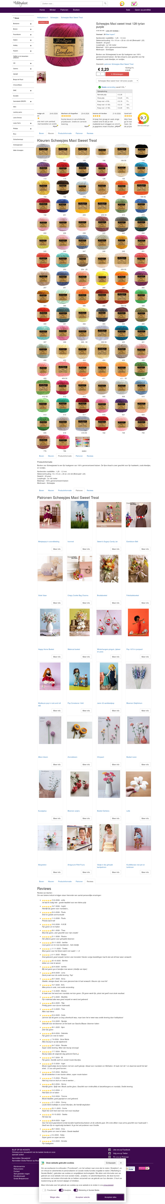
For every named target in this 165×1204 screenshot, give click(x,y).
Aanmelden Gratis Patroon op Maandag (27, 1160)
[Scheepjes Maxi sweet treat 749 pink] (122, 424)
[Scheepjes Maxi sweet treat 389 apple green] (141, 296)
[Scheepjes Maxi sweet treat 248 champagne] (102, 242)
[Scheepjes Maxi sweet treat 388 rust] (102, 296)
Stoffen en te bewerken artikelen (20, 57)
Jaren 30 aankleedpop (105, 703)
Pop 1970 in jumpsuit (134, 649)
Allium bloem (43, 757)
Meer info (57, 549)
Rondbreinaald (19, 1176)
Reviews (90, 133)
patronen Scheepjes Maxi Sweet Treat (118, 64)
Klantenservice (19, 1166)
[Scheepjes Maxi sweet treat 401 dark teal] (141, 333)
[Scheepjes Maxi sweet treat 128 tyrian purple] (102, 169)
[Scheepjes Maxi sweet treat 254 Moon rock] (82, 260)
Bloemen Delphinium (134, 703)
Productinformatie (65, 133)
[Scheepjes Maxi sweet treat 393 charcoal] (102, 315)
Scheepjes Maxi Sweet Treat (72, 17)
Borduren (16, 23)
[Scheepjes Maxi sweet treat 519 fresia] (102, 405)
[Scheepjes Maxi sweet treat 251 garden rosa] (141, 242)
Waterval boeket (74, 649)
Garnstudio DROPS (19, 101)
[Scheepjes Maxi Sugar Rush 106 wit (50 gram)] (122, 151)
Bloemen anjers (74, 811)
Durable (15, 96)
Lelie (128, 811)
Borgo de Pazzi (18, 79)
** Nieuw (16, 18)
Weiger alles (54, 1197)
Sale (128, 9)
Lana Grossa (17, 118)
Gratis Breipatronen (21, 1178)
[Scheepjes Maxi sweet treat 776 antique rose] (43, 442)
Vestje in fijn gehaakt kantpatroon (105, 865)
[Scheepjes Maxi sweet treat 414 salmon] (82, 387)
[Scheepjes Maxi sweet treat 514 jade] (63, 405)
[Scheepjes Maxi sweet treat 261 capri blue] (63, 278)
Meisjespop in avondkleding (48, 541)
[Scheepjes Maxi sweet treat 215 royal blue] (141, 206)
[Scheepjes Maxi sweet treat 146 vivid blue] (141, 169)
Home (42, 9)
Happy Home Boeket (46, 649)
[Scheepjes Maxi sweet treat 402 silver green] (43, 351)
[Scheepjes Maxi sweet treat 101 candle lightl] (63, 151)
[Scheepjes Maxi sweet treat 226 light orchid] (63, 224)
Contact (17, 1171)
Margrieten (42, 864)
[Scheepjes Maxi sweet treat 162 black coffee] (63, 188)
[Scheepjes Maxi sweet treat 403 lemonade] (63, 351)
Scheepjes (54, 17)
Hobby (15, 45)
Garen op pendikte (143, 9)
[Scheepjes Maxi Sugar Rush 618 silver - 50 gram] (82, 424)
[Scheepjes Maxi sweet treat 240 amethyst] (102, 224)
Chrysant (100, 757)
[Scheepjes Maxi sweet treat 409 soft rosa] (43, 369)
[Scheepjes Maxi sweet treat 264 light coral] (82, 278)
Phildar (15, 128)
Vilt (14, 63)
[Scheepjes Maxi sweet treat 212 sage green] (122, 206)
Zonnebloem (72, 757)
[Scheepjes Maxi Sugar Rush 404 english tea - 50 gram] (102, 351)
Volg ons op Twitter (120, 1153)
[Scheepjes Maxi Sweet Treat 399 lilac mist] (82, 333)
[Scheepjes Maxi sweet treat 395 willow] (141, 315)
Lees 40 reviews (112, 31)
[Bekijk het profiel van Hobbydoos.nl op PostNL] (129, 1168)
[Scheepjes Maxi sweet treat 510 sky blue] (141, 387)
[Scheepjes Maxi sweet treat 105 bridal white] (82, 151)
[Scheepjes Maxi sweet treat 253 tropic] (63, 260)
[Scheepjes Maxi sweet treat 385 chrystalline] (63, 296)
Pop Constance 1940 (76, 703)
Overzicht (111, 1163)
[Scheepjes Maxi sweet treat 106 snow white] (102, 151)
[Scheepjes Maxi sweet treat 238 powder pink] (82, 224)
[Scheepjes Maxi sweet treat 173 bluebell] (82, 188)
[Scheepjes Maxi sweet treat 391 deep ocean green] (63, 315)
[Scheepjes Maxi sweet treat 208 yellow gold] (82, 206)
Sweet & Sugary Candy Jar (107, 541)
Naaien (15, 51)
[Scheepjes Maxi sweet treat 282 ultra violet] (141, 278)
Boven (41, 133)
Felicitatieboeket (132, 595)
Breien (15, 29)
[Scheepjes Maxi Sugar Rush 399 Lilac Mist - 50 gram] (102, 333)
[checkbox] (48, 1190)
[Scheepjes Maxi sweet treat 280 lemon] (102, 278)
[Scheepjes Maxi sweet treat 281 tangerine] (122, 278)
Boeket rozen (131, 757)
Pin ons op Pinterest (121, 1157)
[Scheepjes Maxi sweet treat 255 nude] (102, 260)
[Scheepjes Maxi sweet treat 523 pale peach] (141, 405)
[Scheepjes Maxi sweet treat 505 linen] (102, 387)
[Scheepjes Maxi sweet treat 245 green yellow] (43, 242)
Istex (14, 107)
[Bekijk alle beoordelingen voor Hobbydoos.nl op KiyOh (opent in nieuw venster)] (124, 3)
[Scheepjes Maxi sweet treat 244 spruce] (141, 224)
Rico (14, 134)
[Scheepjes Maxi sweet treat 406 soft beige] (122, 351)
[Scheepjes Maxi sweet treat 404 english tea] (82, 351)
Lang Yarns (17, 123)
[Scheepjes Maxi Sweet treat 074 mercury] (43, 151)
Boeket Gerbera (103, 811)
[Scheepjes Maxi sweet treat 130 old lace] (122, 169)
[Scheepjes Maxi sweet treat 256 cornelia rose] (141, 260)
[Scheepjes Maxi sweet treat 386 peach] (82, 296)
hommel (71, 541)
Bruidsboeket (102, 595)
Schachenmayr (18, 139)
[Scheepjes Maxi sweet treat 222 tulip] (43, 224)
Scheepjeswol (17, 145)
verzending (108, 87)
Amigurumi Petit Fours (76, 864)
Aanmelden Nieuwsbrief (21, 1158)
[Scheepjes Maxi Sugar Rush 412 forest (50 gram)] (43, 387)
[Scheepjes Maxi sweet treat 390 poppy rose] (43, 315)
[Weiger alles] (121, 1163)
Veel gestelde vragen (22, 1173)
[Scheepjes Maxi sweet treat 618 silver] (63, 424)
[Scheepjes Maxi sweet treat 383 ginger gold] (43, 296)
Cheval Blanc (17, 85)
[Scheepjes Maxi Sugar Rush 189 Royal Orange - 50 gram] (141, 188)
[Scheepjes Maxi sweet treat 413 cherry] (63, 387)
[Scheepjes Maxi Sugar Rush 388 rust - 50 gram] (122, 296)
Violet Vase (42, 595)
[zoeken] (105, 3)
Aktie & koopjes (18, 150)
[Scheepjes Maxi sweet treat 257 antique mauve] (43, 278)
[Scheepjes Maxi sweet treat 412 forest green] (141, 369)
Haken (15, 40)
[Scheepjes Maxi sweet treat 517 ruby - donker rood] (82, 405)
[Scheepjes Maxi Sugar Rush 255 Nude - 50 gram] (122, 260)
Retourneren (18, 1169)
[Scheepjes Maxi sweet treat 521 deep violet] (122, 405)
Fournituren (17, 34)
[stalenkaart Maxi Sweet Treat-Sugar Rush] (82, 442)
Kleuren (51, 133)
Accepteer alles (110, 1197)
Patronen (64, 9)
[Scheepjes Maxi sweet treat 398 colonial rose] (63, 333)
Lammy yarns (17, 112)
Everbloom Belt (132, 541)
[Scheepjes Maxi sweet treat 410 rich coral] (82, 369)
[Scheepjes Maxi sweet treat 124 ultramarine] (82, 169)
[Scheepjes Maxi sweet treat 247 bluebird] (82, 242)
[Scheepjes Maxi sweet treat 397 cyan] (43, 333)
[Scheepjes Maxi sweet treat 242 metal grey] (122, 224)
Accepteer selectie (83, 1197)
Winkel (53, 9)
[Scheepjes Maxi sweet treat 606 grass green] (43, 424)
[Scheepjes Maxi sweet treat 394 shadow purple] (122, 315)
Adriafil (15, 74)
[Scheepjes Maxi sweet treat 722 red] (102, 424)
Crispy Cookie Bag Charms (78, 595)
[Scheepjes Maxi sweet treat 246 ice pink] (63, 242)
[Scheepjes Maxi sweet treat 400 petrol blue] (122, 333)
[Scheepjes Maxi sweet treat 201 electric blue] (63, 206)
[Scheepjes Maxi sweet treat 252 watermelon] (43, 260)
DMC (15, 90)
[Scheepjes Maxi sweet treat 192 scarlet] (43, 206)
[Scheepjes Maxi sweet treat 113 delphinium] (43, 169)
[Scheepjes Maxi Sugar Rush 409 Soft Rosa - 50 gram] (63, 369)
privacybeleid (108, 1185)
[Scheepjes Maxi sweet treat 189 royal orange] (122, 188)
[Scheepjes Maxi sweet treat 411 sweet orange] (102, 369)
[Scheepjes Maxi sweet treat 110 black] (141, 151)
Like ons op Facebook (121, 1149)
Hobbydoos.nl (42, 17)
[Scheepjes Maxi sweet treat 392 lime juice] (82, 315)
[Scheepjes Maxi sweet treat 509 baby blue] (122, 387)
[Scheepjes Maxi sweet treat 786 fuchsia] (63, 442)
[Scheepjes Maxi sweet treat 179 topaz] (102, 188)
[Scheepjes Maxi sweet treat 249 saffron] (122, 242)
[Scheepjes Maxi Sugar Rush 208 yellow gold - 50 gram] (102, 206)
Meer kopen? (110, 34)
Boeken (76, 9)
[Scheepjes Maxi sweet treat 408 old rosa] (141, 351)
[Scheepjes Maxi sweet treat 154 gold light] (43, 188)
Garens (15, 68)
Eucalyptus (42, 811)
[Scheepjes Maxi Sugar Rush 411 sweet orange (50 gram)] (122, 369)
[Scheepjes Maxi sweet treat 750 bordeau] (141, 424)
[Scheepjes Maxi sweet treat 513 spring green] (43, 405)
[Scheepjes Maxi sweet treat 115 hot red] (63, 169)
